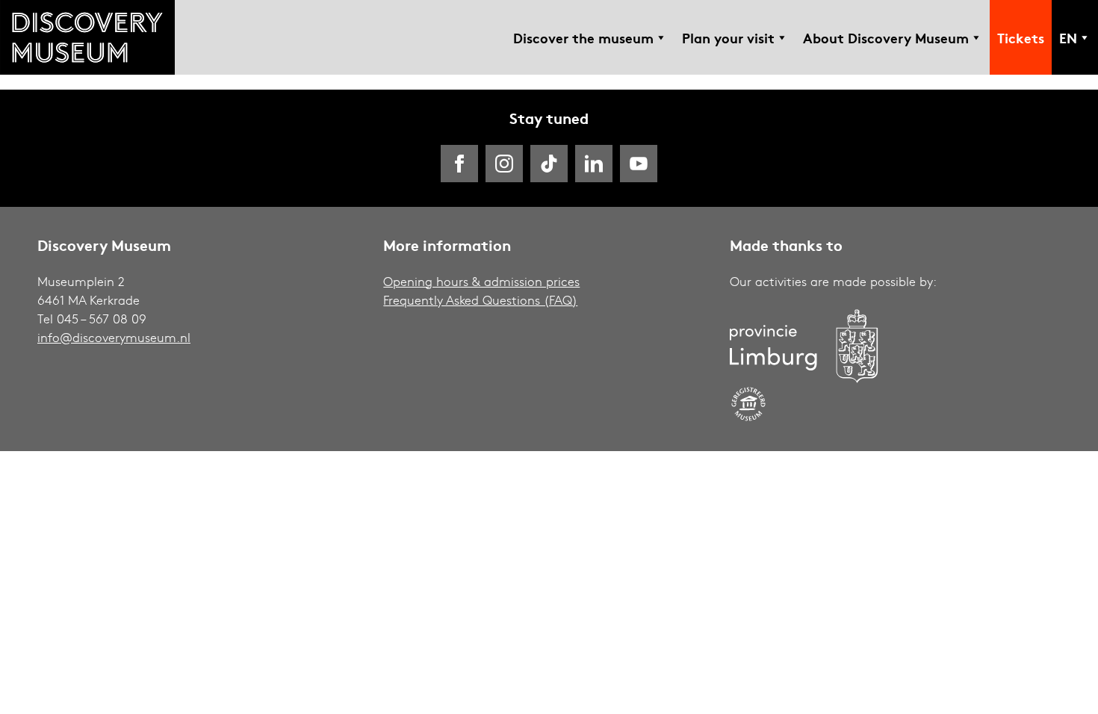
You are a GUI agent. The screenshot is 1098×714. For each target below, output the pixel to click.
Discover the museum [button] (583, 37)
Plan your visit (728, 37)
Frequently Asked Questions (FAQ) (480, 299)
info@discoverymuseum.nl (113, 337)
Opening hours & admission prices (481, 281)
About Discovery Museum (886, 37)
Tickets (1020, 37)
